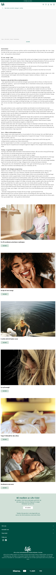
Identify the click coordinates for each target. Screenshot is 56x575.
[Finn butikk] (43, 4)
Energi (11, 39)
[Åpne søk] (28, 8)
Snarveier (4, 533)
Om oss (4, 526)
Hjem (2, 39)
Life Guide (7, 39)
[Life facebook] (6, 541)
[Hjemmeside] (3, 4)
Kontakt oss (5, 529)
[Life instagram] (3, 541)
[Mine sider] (48, 4)
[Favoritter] (46, 4)
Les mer (5, 245)
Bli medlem (28, 507)
